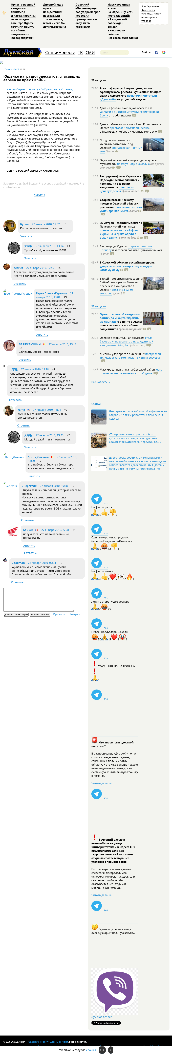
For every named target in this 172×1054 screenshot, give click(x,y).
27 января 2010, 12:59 (40, 268)
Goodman (18, 563)
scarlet (18, 268)
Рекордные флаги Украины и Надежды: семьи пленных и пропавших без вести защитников (121, 181)
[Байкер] (13, 536)
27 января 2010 (11, 69)
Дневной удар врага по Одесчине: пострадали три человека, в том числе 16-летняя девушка (54, 16)
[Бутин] (9, 231)
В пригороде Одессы (114, 246)
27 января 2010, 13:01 (54, 295)
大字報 (28, 246)
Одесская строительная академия (122, 338)
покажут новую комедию (133, 164)
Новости (66, 52)
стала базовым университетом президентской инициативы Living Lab (126, 341)
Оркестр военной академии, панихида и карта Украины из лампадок (120, 317)
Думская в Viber (101, 1017)
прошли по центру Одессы (117, 189)
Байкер (28, 530)
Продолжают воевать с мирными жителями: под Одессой (116, 144)
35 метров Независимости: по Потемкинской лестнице (121, 224)
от (119, 115)
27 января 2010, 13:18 (35, 369)
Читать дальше (101, 783)
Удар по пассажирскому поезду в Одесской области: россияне (119, 203)
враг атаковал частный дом (121, 149)
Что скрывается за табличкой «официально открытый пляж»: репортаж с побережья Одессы (138, 414)
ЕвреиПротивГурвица (52, 293)
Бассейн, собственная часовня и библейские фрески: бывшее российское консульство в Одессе (121, 284)
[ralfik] (8, 414)
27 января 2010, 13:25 (49, 435)
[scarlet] (6, 269)
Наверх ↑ (39, 194)
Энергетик (29, 486)
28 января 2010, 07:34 (42, 563)
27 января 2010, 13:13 (62, 344)
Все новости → (101, 382)
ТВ (80, 52)
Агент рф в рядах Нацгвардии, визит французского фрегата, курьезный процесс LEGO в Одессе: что (130, 91)
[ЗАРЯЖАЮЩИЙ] (9, 350)
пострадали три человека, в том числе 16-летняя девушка (130, 355)
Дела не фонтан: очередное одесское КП (126, 108)
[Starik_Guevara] (13, 457)
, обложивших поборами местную (128, 129)
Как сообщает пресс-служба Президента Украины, (40, 89)
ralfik (21, 410)
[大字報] (14, 253)
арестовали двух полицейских (129, 128)
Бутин (24, 224)
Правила (59, 614)
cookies (91, 1050)
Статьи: (96, 404)
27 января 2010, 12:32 (46, 224)
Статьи (51, 52)
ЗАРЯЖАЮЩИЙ (30, 344)
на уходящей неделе (130, 99)
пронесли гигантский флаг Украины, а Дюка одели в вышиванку (119, 233)
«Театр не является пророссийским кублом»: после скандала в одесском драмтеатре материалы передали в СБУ (135, 438)
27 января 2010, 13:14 (49, 246)
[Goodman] (5, 561)
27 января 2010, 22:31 (55, 530)
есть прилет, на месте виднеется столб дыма (131, 371)
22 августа (98, 306)
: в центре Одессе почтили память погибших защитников (121, 325)
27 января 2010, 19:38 (54, 486)
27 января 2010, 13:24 (47, 410)
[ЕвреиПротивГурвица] (17, 293)
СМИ (90, 52)
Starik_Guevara (38, 457)
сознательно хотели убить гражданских (121, 209)
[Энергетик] (10, 486)
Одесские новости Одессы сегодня (48, 1041)
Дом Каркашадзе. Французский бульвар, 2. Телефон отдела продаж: (151, 14)
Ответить (26, 236)
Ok (102, 1050)
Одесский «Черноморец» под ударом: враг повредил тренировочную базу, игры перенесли (87, 16)
